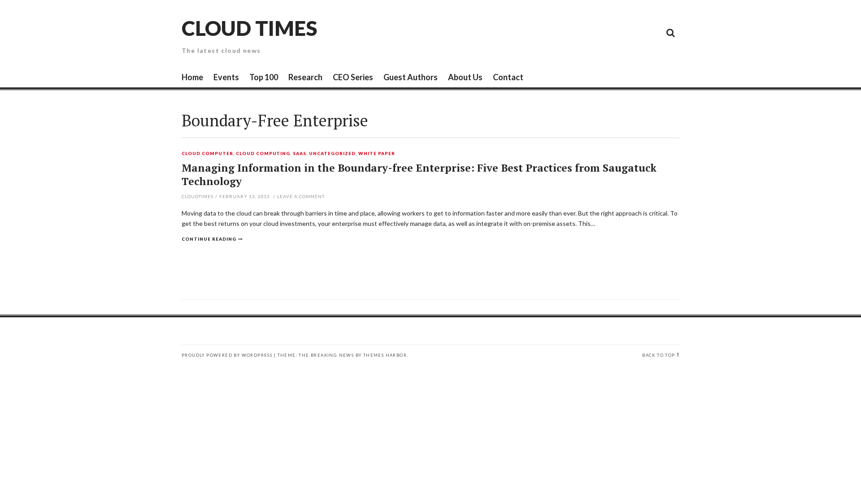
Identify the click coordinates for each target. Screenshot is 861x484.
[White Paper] (650, 32)
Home (192, 77)
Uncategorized (332, 153)
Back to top (658, 355)
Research (305, 77)
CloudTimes (197, 196)
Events (226, 77)
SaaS (299, 153)
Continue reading (209, 239)
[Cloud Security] (630, 32)
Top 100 (263, 77)
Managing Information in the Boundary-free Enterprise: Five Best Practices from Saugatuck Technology (419, 174)
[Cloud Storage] (569, 32)
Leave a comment (301, 196)
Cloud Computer (207, 153)
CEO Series (353, 77)
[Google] (590, 32)
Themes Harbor (385, 355)
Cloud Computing (263, 153)
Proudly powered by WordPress (227, 355)
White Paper (376, 153)
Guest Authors (410, 77)
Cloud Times (249, 28)
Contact (508, 77)
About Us (465, 77)
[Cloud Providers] (610, 32)
